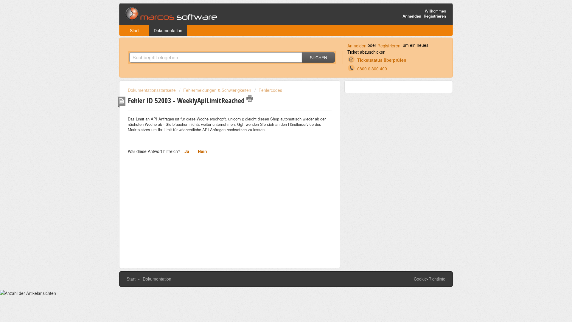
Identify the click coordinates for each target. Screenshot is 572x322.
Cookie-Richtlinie (429, 279)
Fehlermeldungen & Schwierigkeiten (217, 90)
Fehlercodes (270, 90)
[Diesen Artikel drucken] (249, 98)
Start (134, 30)
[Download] (275, 82)
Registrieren (388, 46)
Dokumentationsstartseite (152, 90)
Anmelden (356, 46)
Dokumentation (168, 30)
